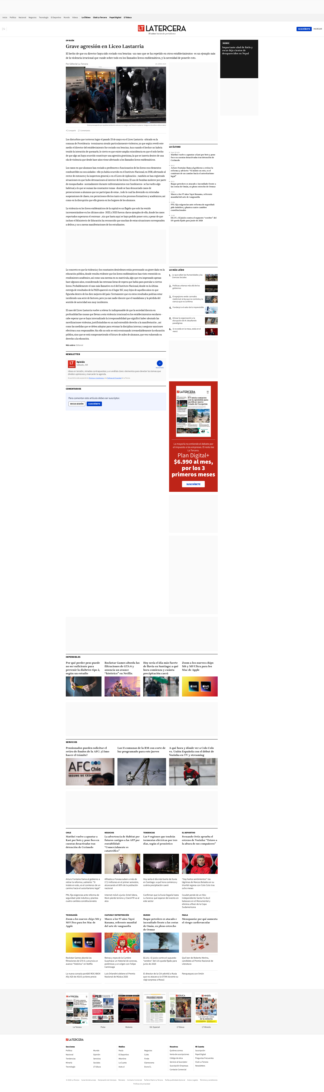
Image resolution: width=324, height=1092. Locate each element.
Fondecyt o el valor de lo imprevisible (188, 307)
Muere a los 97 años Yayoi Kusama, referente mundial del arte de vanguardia (191, 195)
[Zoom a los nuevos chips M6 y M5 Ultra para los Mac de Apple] (200, 686)
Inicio (5, 17)
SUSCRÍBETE (193, 484)
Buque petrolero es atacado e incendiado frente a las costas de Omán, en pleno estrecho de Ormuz (193, 185)
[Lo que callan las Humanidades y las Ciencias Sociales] (211, 277)
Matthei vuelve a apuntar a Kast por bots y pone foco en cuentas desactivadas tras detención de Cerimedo (193, 157)
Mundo (67, 17)
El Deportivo (56, 17)
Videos (75, 17)
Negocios (32, 17)
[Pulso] (103, 1023)
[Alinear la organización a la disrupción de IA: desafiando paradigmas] (211, 320)
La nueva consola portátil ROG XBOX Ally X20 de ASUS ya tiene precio (83, 975)
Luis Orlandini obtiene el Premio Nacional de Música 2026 (120, 975)
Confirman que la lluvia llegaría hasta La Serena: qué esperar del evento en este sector (161, 897)
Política (13, 17)
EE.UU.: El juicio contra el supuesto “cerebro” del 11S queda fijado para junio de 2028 (193, 219)
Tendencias (149, 832)
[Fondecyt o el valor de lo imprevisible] (211, 310)
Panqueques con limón (193, 973)
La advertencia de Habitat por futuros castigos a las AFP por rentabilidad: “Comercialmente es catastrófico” (122, 844)
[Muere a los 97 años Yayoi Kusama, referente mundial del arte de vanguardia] (122, 943)
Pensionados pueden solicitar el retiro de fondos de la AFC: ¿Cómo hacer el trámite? (87, 752)
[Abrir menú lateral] (4, 29)
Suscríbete (95, 403)
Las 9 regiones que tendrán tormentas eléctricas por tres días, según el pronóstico (160, 840)
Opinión (70, 40)
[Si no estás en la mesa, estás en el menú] (211, 331)
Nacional (22, 17)
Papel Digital (115, 17)
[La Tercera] (77, 1025)
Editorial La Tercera (79, 63)
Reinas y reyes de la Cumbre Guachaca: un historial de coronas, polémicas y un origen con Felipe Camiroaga (121, 962)
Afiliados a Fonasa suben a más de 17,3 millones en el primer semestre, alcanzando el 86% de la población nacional (122, 884)
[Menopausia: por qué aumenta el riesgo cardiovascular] (200, 943)
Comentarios (85, 130)
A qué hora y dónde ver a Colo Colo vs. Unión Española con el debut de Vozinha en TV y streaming (191, 752)
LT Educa (128, 17)
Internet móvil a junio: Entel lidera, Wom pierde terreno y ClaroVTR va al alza (122, 897)
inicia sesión (77, 403)
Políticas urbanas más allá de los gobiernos (186, 286)
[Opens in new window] (128, 1023)
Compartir (72, 130)
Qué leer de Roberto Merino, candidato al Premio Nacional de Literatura (197, 960)
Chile (68, 832)
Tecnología (43, 17)
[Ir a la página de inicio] (162, 29)
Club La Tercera (100, 17)
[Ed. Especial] (154, 1023)
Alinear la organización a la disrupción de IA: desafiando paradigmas (185, 320)
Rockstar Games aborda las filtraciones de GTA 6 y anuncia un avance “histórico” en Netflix (122, 668)
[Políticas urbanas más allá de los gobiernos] (211, 288)
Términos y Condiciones (96, 378)
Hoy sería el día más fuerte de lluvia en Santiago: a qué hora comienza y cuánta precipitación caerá (160, 668)
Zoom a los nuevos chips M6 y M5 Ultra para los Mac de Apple (198, 667)
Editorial (79, 345)
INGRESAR (317, 29)
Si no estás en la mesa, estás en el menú (187, 330)
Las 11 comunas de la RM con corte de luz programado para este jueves (141, 750)
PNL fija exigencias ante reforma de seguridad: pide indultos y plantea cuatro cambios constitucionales (193, 207)
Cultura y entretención (117, 915)
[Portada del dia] (193, 435)
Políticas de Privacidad (114, 378)
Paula (185, 915)
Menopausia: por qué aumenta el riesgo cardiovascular (199, 921)
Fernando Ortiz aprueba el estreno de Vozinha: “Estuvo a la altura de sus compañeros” (199, 840)
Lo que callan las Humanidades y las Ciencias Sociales (187, 276)
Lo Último (86, 17)
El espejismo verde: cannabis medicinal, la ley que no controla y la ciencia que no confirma (188, 299)
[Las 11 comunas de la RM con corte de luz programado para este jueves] (141, 771)
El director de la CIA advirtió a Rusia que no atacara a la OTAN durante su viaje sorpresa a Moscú (160, 976)
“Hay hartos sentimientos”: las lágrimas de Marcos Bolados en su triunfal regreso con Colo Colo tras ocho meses (198, 884)
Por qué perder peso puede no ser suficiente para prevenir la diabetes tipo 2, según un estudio (83, 668)
